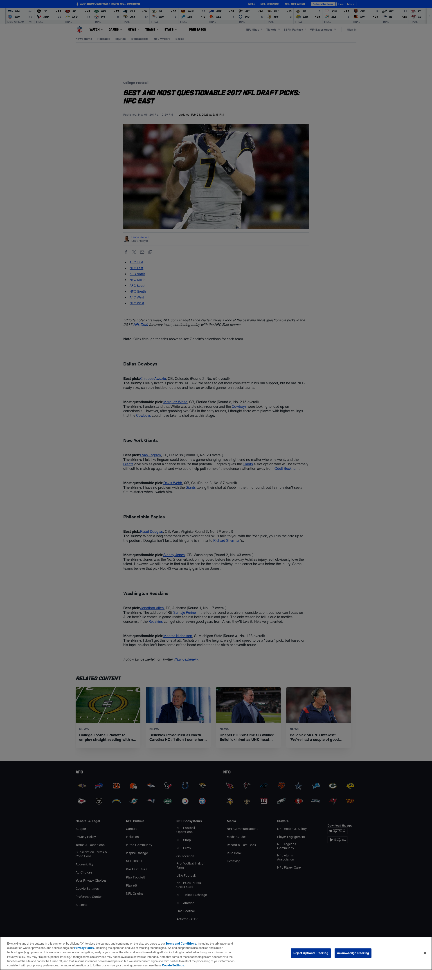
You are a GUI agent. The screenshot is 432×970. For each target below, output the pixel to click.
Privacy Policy (84, 948)
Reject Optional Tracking (310, 953)
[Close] (425, 953)
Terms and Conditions (181, 943)
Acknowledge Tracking (353, 953)
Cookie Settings (173, 965)
